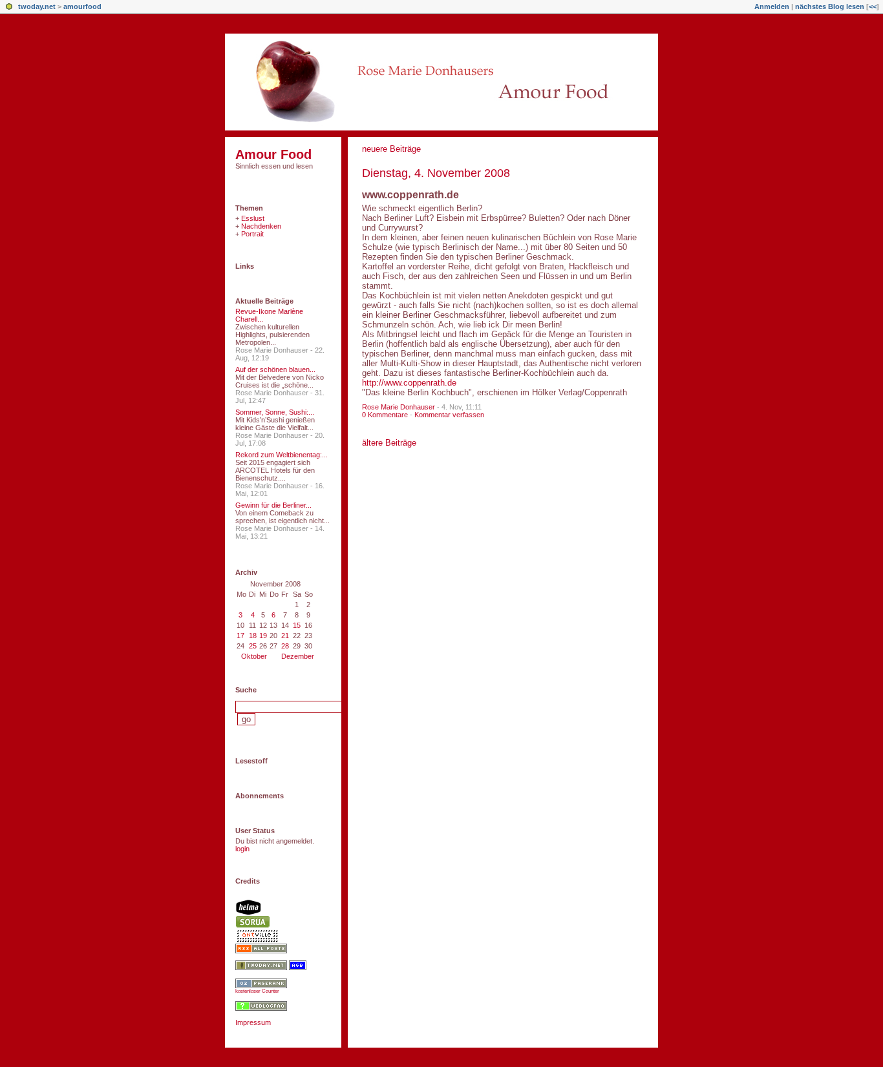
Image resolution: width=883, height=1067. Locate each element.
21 (285, 635)
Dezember (297, 656)
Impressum (253, 1022)
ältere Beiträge (389, 443)
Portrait (252, 234)
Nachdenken (261, 226)
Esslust (252, 218)
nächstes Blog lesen (829, 6)
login (242, 849)
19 (263, 635)
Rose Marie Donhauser (398, 407)
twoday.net (37, 6)
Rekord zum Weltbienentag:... (281, 455)
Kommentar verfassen (449, 415)
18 (253, 635)
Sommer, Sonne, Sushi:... (274, 412)
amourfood (82, 6)
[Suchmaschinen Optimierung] (261, 985)
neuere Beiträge (391, 149)
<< (873, 6)
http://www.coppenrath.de (409, 383)
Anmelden (771, 6)
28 (285, 646)
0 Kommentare (385, 415)
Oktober (254, 656)
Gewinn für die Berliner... (273, 505)
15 (297, 625)
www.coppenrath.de (410, 194)
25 (253, 646)
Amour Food (273, 154)
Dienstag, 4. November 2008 (436, 173)
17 (240, 635)
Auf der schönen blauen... (275, 369)
